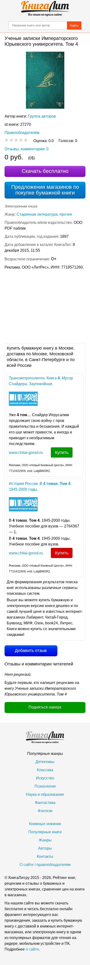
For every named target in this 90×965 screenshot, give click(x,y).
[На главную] (45, 8)
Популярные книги (45, 832)
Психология (45, 786)
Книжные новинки (45, 824)
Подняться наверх (45, 707)
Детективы (45, 762)
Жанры (45, 840)
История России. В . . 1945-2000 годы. (40, 486)
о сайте (32, 949)
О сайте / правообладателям (45, 865)
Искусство (45, 778)
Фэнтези (45, 811)
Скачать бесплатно (45, 171)
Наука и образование (45, 794)
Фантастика (45, 803)
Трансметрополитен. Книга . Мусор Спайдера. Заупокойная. (41, 381)
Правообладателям (22, 133)
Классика (45, 770)
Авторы (45, 848)
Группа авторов (42, 116)
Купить (61, 452)
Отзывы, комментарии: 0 (26, 149)
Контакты (45, 856)
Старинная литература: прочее (44, 214)
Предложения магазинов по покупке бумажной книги (45, 190)
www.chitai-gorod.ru (26, 453)
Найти (74, 25)
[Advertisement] (45, 306)
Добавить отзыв (31, 650)
